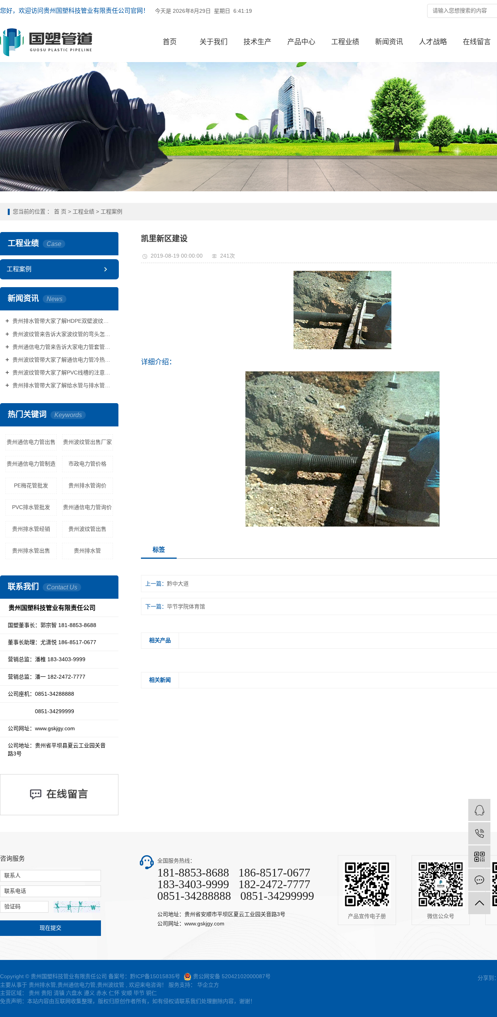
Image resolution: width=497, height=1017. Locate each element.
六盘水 (74, 993)
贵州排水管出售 (31, 550)
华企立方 (207, 985)
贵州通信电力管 (76, 985)
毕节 (139, 993)
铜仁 (151, 993)
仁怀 (114, 993)
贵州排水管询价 (87, 485)
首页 (170, 42)
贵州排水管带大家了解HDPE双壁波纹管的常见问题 (62, 321)
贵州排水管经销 (31, 529)
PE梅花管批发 (31, 485)
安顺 (126, 993)
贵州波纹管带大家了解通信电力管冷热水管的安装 (62, 360)
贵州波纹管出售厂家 (87, 442)
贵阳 (46, 993)
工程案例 (111, 211)
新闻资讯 (389, 42)
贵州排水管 (87, 550)
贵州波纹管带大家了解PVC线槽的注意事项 (62, 372)
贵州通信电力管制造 (31, 464)
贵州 (34, 993)
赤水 (101, 993)
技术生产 (257, 42)
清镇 (59, 993)
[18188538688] (479, 833)
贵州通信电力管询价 (87, 507)
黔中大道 (178, 583)
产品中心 (301, 42)
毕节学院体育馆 (186, 606)
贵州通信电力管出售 (31, 442)
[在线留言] (479, 880)
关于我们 (214, 42)
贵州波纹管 (110, 985)
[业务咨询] (479, 810)
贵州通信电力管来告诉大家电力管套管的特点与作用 (62, 347)
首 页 (60, 211)
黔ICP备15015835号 (155, 976)
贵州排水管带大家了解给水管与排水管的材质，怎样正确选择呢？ (62, 385)
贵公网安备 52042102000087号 (232, 976)
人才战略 (433, 42)
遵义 (89, 993)
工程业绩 (345, 42)
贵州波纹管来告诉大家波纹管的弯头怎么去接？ (62, 334)
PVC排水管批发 (31, 507)
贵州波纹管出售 (87, 529)
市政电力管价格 (87, 464)
